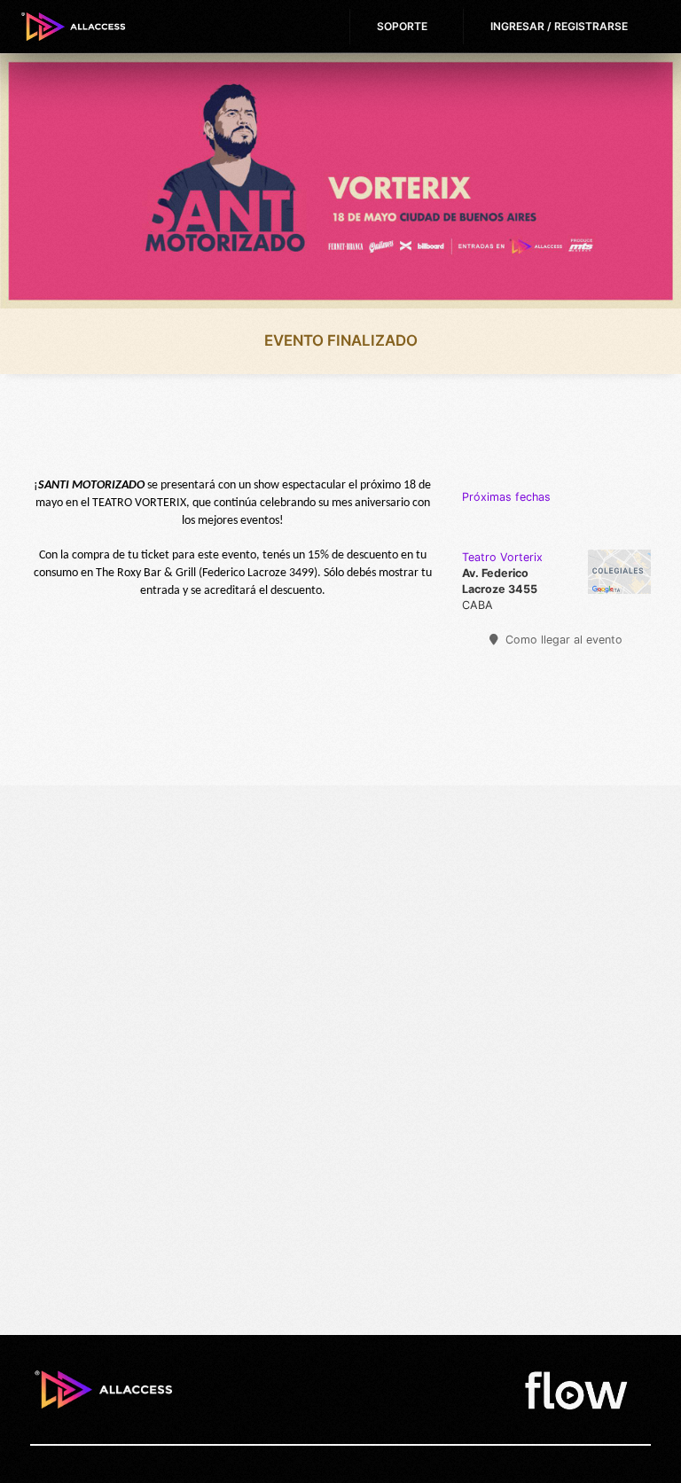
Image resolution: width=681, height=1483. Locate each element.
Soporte (402, 26)
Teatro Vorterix (502, 557)
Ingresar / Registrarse (559, 26)
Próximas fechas (506, 496)
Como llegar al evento (562, 639)
